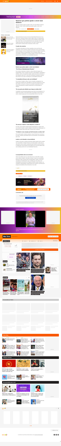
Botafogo (7, 337)
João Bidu (25, 176)
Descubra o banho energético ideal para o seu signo (25, 376)
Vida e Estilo (29, 176)
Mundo (22, 344)
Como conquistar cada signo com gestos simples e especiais (40, 376)
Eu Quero (23, 63)
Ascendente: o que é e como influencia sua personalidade (22, 369)
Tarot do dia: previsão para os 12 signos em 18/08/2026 (11, 401)
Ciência (7, 344)
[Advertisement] (52, 377)
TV (35, 337)
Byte (36, 344)
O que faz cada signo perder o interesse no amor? (37, 369)
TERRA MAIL (42, 1)
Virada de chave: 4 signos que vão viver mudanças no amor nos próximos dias (37, 395)
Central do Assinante (49, 1)
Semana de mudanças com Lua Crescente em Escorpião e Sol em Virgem (22, 395)
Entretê (23, 399)
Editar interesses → (55, 240)
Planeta (22, 337)
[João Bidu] (18, 168)
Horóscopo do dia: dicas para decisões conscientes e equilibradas (40, 402)
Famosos (7, 350)
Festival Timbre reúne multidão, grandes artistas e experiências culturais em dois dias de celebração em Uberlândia (26, 402)
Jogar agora (11, 257)
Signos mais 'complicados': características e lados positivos (9, 394)
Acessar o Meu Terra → (15, 236)
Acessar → (13, 261)
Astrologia (3, 367)
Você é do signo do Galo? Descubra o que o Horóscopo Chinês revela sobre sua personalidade (8, 370)
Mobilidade (36, 350)
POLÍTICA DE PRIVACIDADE (39, 434)
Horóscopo (20, 176)
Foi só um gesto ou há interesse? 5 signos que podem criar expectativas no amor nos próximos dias (11, 377)
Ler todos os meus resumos (39, 249)
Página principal (7, 1)
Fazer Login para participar (30, 197)
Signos (18, 16)
